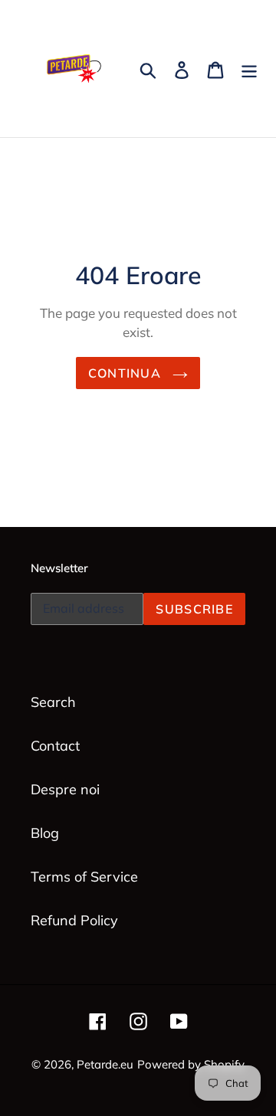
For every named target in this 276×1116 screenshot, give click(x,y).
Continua (127, 373)
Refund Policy (74, 920)
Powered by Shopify (191, 1064)
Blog (45, 833)
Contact (55, 745)
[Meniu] (249, 69)
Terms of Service (84, 876)
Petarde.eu (105, 1064)
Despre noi (65, 789)
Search (53, 702)
